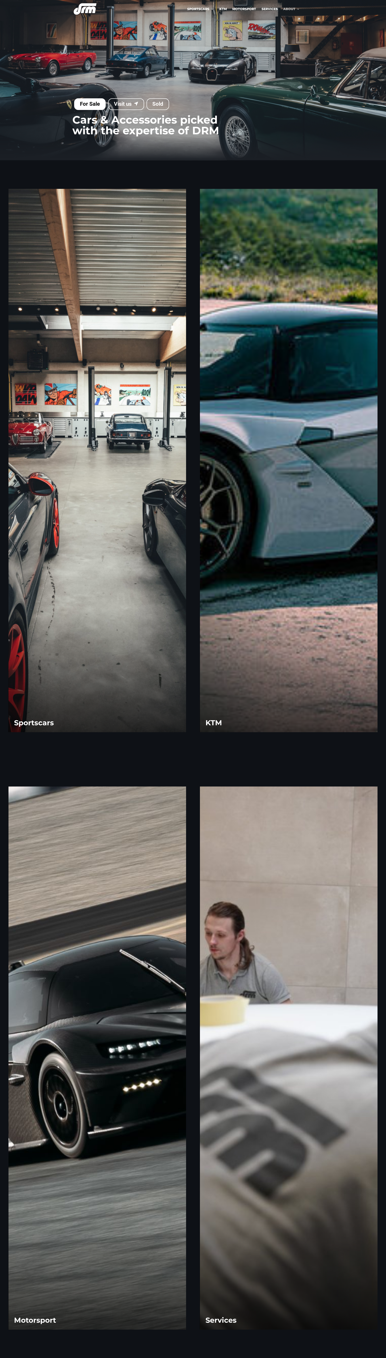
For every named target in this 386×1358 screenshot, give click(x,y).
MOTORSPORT (244, 9)
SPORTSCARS (198, 9)
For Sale (90, 104)
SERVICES (270, 9)
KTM (223, 9)
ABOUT (289, 9)
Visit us (123, 104)
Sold (157, 104)
